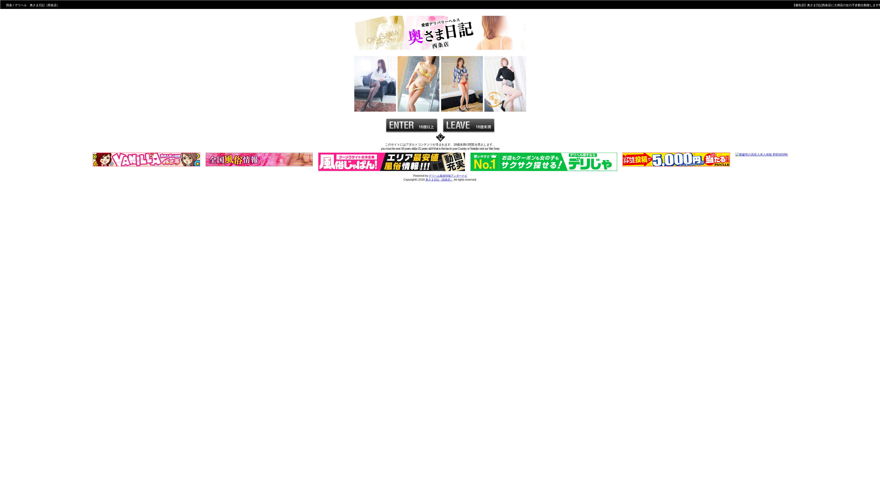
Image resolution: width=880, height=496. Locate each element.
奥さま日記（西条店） (439, 179)
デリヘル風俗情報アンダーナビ (448, 175)
